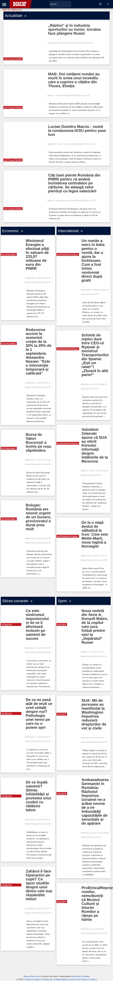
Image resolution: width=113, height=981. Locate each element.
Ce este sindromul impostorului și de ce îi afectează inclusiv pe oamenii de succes (37, 624)
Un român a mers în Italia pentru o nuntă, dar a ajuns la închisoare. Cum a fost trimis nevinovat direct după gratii (93, 260)
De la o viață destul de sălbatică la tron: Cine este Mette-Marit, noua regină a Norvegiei (95, 534)
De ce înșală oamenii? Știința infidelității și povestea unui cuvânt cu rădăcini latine (38, 796)
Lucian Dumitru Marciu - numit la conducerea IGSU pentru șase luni (77, 130)
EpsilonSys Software (80, 976)
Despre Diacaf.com (32, 976)
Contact (92, 979)
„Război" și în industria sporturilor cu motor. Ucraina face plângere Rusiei (74, 29)
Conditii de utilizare (32, 979)
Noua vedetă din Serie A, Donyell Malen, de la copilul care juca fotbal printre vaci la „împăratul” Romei (95, 626)
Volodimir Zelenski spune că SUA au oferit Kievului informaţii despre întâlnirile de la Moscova (95, 445)
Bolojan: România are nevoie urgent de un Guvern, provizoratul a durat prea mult (38, 517)
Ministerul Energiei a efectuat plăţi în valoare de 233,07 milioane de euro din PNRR (37, 254)
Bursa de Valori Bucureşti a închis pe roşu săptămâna (38, 442)
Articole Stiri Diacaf (78, 979)
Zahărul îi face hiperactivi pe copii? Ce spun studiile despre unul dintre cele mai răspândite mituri (39, 885)
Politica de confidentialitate (55, 979)
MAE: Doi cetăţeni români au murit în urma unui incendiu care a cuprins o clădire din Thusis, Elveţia (74, 80)
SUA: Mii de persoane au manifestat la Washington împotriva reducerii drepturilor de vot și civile (94, 714)
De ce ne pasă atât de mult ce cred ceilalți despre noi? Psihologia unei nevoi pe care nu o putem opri (39, 713)
